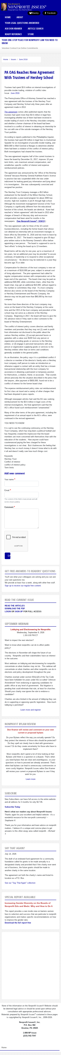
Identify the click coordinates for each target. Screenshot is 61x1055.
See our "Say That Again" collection (20, 883)
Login (8, 611)
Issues (13, 59)
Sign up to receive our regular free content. (23, 586)
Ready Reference (13, 34)
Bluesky (35, 13)
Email (6, 490)
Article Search (35, 28)
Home (8, 17)
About (20, 17)
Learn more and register (30, 710)
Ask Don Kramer (13, 28)
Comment (8, 507)
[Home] (28, 6)
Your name (9, 479)
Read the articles (15, 606)
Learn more (30, 779)
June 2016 (23, 59)
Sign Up (19, 611)
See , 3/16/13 (31, 221)
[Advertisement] (30, 965)
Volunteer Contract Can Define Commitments (20, 48)
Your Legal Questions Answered (22, 23)
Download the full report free (18, 923)
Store (31, 34)
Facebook (51, 13)
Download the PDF (15, 608)
